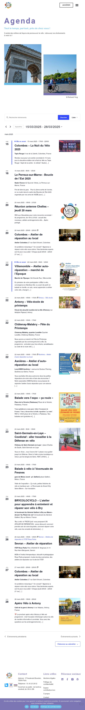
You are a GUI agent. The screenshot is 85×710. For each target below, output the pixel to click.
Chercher (63, 117)
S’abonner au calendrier (67, 644)
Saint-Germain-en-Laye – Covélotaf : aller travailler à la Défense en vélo (33, 436)
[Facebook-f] (67, 679)
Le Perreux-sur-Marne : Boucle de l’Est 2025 (34, 176)
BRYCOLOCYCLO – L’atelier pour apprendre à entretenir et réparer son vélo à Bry (34, 504)
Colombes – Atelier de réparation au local (28, 236)
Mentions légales (49, 678)
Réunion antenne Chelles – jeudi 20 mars (32, 208)
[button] (77, 5)
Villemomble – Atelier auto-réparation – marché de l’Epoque (32, 269)
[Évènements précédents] (6, 126)
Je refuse (34, 707)
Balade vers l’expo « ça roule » (34, 398)
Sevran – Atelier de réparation (33, 543)
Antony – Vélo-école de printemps (29, 303)
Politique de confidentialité (48, 683)
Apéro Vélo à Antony (28, 603)
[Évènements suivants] (10, 126)
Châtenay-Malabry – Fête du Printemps (32, 326)
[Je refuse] (81, 704)
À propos (46, 694)
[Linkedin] (62, 679)
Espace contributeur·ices (49, 689)
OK (27, 707)
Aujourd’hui (18, 127)
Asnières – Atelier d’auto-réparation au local (31, 363)
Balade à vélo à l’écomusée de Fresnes (34, 470)
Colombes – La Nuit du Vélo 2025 (32, 147)
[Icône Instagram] (72, 679)
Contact (46, 697)
